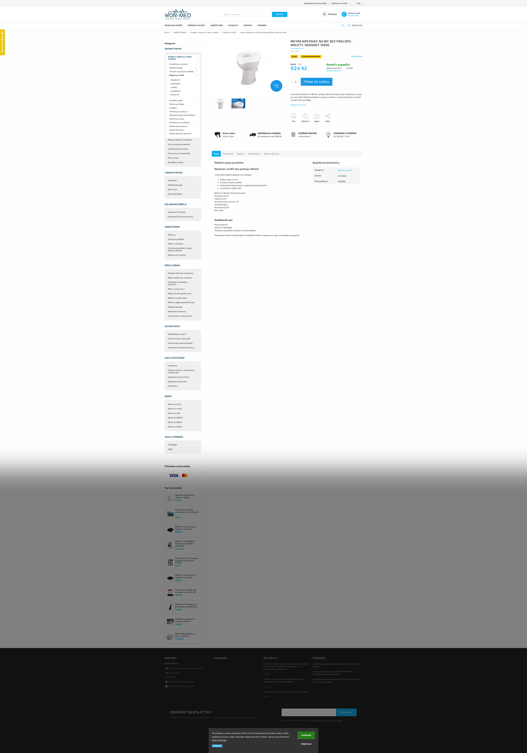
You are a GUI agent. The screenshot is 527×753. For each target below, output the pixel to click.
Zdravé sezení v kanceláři (179, 338)
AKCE (170, 449)
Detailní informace (298, 105)
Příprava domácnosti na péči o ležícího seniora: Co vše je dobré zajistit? (336, 680)
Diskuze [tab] (240, 154)
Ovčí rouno (172, 189)
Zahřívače (172, 180)
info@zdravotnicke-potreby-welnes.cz (186, 668)
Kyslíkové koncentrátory (178, 377)
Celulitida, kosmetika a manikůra (178, 283)
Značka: (356, 56)
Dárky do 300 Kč (175, 426)
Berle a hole (173, 158)
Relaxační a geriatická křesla (182, 115)
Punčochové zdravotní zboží (180, 343)
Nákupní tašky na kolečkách (180, 140)
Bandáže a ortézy (175, 162)
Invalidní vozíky (176, 100)
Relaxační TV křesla (176, 212)
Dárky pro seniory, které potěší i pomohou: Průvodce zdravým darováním (333, 672)
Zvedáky (173, 108)
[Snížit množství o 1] (292, 82)
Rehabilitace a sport (177, 334)
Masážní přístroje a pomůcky (180, 273)
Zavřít (353, 126)
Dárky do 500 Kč (175, 422)
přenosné (174, 94)
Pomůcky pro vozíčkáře (179, 122)
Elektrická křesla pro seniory (180, 216)
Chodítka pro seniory (178, 64)
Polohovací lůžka (176, 104)
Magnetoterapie (175, 307)
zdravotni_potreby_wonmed (181, 686)
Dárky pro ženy (174, 404)
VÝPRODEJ (172, 445)
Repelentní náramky (177, 311)
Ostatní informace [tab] (271, 154)
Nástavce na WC (176, 75)
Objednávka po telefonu (315, 3)
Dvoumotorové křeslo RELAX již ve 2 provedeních (286, 692)
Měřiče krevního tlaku (177, 298)
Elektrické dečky (175, 194)
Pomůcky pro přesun (178, 111)
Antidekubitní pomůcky (178, 149)
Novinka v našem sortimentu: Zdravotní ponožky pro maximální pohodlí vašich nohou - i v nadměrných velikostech (286, 666)
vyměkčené (175, 91)
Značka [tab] (254, 154)
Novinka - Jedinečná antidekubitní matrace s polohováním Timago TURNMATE (284, 680)
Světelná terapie (175, 185)
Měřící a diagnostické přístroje (181, 302)
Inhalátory (172, 365)
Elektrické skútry (176, 130)
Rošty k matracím (175, 243)
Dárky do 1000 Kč (175, 417)
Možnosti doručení (333, 70)
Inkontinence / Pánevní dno (180, 316)
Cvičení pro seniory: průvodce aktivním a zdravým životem (336, 665)
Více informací (219, 740)
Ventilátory (173, 386)
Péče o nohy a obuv (176, 289)
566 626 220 (174, 673)
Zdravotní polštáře (176, 239)
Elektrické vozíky (176, 119)
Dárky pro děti (174, 413)
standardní (175, 80)
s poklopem (175, 83)
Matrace (172, 235)
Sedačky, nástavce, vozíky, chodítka (180, 57)
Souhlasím (306, 735)
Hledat (279, 14)
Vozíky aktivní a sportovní (180, 133)
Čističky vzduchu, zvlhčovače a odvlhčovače (181, 371)
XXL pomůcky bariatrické (179, 144)
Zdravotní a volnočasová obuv (181, 347)
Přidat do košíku (316, 82)
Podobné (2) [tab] (228, 154)
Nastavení (217, 746)
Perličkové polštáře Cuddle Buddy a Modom (180, 249)
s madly (173, 87)
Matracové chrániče (177, 255)
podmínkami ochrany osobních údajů (326, 720)
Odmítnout (306, 744)
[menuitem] (175, 25)
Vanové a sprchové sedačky (181, 71)
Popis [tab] (216, 154)
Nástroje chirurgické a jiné (179, 293)
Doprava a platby (339, 3)
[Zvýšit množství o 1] (299, 82)
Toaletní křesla (175, 68)
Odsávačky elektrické (177, 381)
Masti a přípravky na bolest (180, 277)
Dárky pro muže (175, 408)
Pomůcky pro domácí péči (179, 153)
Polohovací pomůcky (178, 126)
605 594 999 (170, 677)
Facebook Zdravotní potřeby (181, 682)
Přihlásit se (346, 712)
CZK (358, 3)
